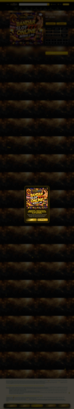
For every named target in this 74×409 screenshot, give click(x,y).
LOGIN (31, 219)
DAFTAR (42, 219)
